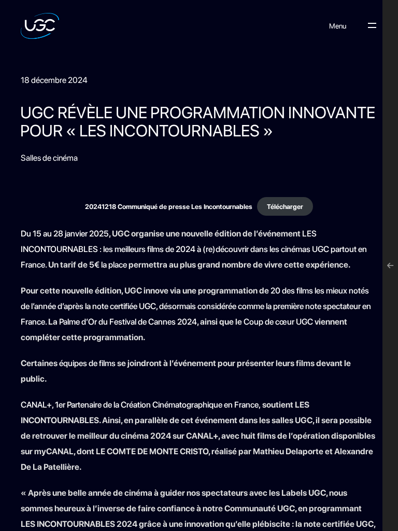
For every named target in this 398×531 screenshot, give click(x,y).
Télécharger (285, 207)
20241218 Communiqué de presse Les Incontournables (168, 207)
